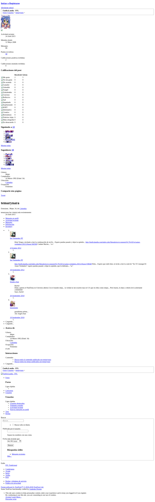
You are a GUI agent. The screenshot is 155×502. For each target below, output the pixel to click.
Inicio (7, 473)
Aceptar (8, 497)
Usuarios (8, 393)
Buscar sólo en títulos (22, 425)
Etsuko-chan (14, 282)
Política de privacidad (13, 483)
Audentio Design (35, 489)
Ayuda (7, 471)
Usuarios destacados (17, 403)
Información (9, 224)
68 (6, 54)
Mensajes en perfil (11, 218)
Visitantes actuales (16, 405)
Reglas (7, 414)
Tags (7, 412)
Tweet (3, 195)
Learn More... (16, 497)
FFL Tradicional (11, 465)
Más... (9, 456)
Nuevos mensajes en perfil (19, 410)
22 (13, 127)
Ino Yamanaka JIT (16, 238)
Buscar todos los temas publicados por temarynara (32, 362)
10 (13, 150)
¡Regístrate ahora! (7, 8)
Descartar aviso (10, 499)
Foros (7, 378)
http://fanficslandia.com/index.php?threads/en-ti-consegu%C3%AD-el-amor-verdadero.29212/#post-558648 (53, 264)
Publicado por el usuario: (12, 429)
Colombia (8, 182)
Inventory (8, 226)
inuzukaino (14, 308)
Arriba (7, 475)
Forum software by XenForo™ (22, 487)
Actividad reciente (11, 220)
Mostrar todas (6, 146)
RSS (7, 477)
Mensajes (8, 222)
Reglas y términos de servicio (15, 481)
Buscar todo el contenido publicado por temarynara (33, 360)
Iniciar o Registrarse (10, 3)
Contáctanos (9, 469)
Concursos (9, 391)
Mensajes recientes (18, 454)
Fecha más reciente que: (11, 439)
